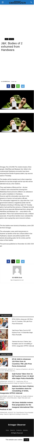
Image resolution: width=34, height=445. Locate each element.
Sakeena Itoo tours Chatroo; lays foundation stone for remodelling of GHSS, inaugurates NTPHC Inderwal (23, 344)
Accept (26, 439)
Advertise (25, 430)
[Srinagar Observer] (17, 2)
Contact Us (19, 430)
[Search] (30, 2)
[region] (17, 20)
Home (7, 430)
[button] (2, 2)
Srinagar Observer (17, 425)
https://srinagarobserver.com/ (17, 280)
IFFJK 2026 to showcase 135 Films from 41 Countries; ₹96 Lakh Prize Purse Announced (22, 321)
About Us (12, 430)
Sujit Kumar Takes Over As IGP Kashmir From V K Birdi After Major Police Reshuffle (22, 332)
